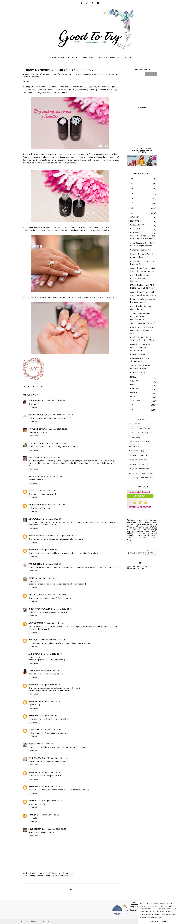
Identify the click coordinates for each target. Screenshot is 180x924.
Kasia (31, 578)
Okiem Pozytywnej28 (39, 609)
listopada (135, 221)
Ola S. (32, 491)
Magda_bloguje (37, 640)
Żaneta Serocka (37, 758)
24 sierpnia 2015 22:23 (54, 623)
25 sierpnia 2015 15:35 (49, 786)
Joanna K (33, 815)
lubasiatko (34, 801)
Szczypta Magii (37, 595)
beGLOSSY (145, 478)
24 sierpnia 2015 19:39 (56, 429)
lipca (133, 377)
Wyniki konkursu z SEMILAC (142, 323)
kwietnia (135, 389)
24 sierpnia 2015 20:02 (55, 505)
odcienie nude (36, 401)
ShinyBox (145, 473)
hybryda (65, 74)
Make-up (132, 446)
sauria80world (37, 505)
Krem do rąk (134, 437)
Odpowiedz (34, 407)
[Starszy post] (118, 890)
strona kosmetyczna (40, 415)
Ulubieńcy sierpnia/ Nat (140, 250)
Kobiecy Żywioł (37, 443)
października (137, 225)
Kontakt (127, 57)
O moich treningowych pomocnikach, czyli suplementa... (140, 347)
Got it (164, 921)
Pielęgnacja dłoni (136, 460)
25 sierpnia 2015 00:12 (49, 715)
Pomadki (132, 473)
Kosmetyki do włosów (137, 428)
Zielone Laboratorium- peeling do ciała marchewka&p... (140, 316)
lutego (134, 396)
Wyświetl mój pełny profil (134, 910)
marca (133, 393)
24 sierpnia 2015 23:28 (49, 685)
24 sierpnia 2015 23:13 (51, 670)
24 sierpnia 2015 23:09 (51, 654)
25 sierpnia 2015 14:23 (49, 772)
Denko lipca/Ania (137, 372)
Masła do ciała (135, 451)
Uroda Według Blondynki (42, 536)
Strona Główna (56, 57)
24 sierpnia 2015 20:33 (53, 564)
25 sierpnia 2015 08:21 (50, 730)
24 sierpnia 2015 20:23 (66, 536)
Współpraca (89, 57)
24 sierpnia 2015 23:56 (49, 701)
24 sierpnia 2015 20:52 (45, 578)
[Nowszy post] (23, 890)
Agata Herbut (36, 623)
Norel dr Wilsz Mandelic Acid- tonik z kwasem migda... (140, 278)
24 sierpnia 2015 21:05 (61, 609)
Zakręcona (34, 670)
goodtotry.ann (132, 906)
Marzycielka (35, 564)
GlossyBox (133, 423)
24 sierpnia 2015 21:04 (55, 595)
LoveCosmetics (37, 829)
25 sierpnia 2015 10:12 (57, 758)
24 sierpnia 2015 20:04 (53, 519)
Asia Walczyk (35, 519)
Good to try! (36, 921)
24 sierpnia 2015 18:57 (54, 401)
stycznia (135, 400)
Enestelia (34, 457)
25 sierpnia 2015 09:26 (44, 744)
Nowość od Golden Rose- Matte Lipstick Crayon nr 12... (141, 330)
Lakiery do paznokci (137, 442)
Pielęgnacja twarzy (137, 469)
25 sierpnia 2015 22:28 (49, 815)
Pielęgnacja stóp (136, 464)
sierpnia (134, 233)
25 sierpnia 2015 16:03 (51, 801)
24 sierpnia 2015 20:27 (49, 550)
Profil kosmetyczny (109, 57)
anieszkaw (34, 730)
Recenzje (73, 57)
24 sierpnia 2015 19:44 (56, 443)
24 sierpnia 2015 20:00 (51, 476)
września (135, 229)
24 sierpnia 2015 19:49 (50, 457)
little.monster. (37, 429)
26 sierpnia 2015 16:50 (55, 829)
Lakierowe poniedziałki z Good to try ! (89, 74)
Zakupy (131, 478)
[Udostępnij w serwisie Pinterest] (42, 387)
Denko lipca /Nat (137, 354)
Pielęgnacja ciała (136, 455)
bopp (31, 744)
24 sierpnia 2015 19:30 (63, 415)
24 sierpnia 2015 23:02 (56, 640)
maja (132, 385)
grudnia (134, 217)
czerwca (135, 381)
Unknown (33, 550)
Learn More (154, 921)
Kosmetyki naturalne (138, 432)
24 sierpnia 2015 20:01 (45, 491)
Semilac (35, 76)
